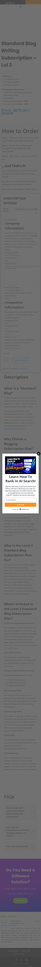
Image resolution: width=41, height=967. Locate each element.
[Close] (38, 454)
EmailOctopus (25, 509)
